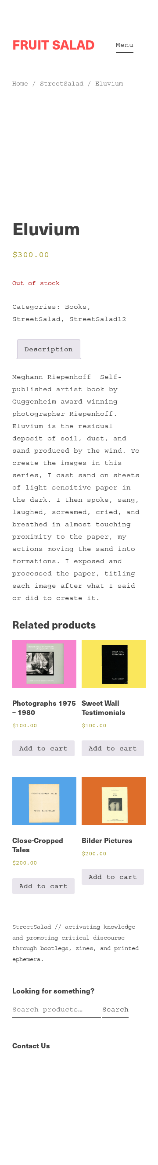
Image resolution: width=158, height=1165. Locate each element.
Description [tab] (49, 349)
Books (76, 307)
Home (20, 83)
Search (115, 1009)
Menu (124, 45)
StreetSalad (61, 83)
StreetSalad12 (97, 319)
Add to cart (43, 748)
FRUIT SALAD (53, 44)
